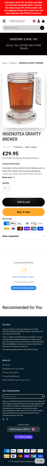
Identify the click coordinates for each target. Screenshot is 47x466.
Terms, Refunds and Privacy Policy (16, 380)
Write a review (31, 147)
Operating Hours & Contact (13, 369)
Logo (17, 21)
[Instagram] (7, 419)
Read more (7, 177)
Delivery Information (10, 372)
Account (38, 21)
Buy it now (23, 212)
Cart (43, 21)
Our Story (6, 365)
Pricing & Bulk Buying (10, 376)
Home (4, 63)
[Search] (42, 28)
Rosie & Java (19, 461)
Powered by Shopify (31, 461)
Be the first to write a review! (23, 288)
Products (13, 63)
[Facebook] (3, 419)
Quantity (5, 183)
